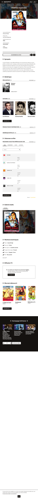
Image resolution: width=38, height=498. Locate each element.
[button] (33, 213)
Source (28, 197)
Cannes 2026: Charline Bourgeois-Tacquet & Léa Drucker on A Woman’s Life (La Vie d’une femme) (7, 335)
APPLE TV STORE (10, 185)
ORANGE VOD (9, 170)
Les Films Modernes (7, 37)
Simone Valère (31, 116)
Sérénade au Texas (32, 302)
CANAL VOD (9, 178)
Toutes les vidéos (16, 343)
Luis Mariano (6, 116)
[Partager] (31, 55)
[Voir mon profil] (34, 2)
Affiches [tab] (5, 208)
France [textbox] (5, 149)
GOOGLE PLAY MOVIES (11, 162)
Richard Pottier (6, 33)
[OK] (19, 496)
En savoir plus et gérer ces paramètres (9, 493)
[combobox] (12, 150)
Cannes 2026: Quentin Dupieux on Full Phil (30, 333)
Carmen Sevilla (19, 116)
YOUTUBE (8, 155)
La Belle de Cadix (7, 302)
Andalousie (18, 302)
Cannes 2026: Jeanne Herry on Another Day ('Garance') (18, 333)
